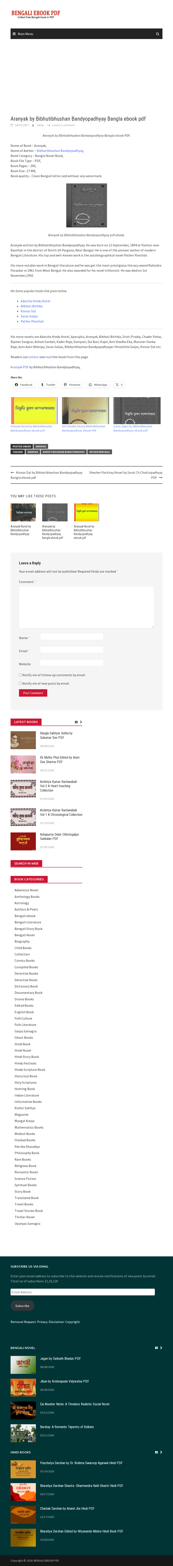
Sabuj (40, 125)
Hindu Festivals (25, 1063)
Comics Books (25, 960)
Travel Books (24, 1204)
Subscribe (22, 1306)
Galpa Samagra (25, 1031)
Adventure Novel (26, 890)
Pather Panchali (32, 321)
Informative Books (28, 1101)
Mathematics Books (29, 1127)
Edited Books (24, 1005)
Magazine (21, 1114)
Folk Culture (23, 1018)
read (48, 357)
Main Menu (25, 34)
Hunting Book (25, 1089)
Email (24, 651)
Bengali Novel (25, 935)
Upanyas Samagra (27, 1223)
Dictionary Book (26, 986)
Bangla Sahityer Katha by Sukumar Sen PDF (56, 735)
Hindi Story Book (27, 1057)
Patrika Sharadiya (27, 1146)
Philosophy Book (27, 1153)
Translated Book (27, 1198)
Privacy (42, 1322)
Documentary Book (28, 992)
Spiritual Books (26, 1185)
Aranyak (41, 446)
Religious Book (25, 1166)
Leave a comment (63, 125)
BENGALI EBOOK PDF (46, 1560)
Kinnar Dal (28, 311)
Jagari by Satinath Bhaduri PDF (60, 1359)
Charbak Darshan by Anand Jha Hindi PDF (67, 1509)
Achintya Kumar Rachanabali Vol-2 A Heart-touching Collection (58, 786)
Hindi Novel (23, 1050)
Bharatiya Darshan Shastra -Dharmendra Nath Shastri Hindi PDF (81, 1486)
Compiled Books (26, 967)
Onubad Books (25, 1140)
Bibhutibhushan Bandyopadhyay (60, 150)
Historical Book (26, 1076)
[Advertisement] (86, 77)
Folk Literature (25, 1024)
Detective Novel (26, 980)
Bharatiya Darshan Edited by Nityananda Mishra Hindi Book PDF (81, 1531)
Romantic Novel (26, 1172)
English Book (24, 1012)
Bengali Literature (28, 922)
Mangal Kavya (24, 1121)
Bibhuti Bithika (32, 306)
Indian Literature (27, 1095)
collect (33, 357)
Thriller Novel (25, 1217)
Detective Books (26, 973)
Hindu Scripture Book (30, 1069)
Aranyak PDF (20, 367)
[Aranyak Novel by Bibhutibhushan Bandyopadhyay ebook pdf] (34, 410)
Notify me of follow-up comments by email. (54, 675)
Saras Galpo (29, 316)
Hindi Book (22, 1044)
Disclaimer (56, 1322)
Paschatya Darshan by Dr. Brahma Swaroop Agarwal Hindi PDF (81, 1463)
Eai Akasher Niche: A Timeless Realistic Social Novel (74, 1404)
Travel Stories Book (29, 1211)
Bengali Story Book (28, 929)
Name (24, 638)
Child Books (23, 948)
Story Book (23, 1191)
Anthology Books (27, 896)
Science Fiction (25, 1178)
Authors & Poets (26, 909)
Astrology (22, 903)
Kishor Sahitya (25, 1108)
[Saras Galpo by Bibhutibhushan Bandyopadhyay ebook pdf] (137, 410)
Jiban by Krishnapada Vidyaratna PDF (64, 1381)
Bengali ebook (25, 916)
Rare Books (23, 1159)
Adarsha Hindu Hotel (35, 301)
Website (25, 664)
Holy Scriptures (26, 1082)
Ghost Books (24, 1037)
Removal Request (23, 1322)
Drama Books (24, 999)
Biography (22, 941)
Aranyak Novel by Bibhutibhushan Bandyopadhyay (21, 530)
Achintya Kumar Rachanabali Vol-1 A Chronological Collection (61, 812)
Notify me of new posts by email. (46, 683)
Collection (22, 954)
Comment (27, 582)
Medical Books (25, 1134)
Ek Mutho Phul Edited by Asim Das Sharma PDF (60, 759)
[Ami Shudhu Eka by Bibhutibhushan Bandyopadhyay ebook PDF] (85, 410)
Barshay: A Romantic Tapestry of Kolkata (67, 1427)
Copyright (72, 1322)
